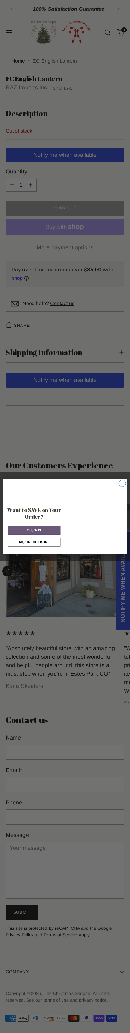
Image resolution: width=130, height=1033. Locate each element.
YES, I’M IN (34, 530)
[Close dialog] (122, 483)
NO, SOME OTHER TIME (34, 542)
